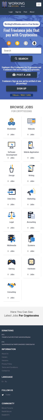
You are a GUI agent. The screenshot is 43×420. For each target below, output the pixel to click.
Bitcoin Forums (7, 408)
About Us (5, 354)
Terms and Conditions (10, 367)
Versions (5, 360)
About (32, 12)
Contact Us (6, 371)
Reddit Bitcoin (7, 411)
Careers (4, 357)
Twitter (8, 395)
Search (23, 58)
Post (25, 12)
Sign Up (18, 12)
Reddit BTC (6, 415)
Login (11, 12)
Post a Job (24, 74)
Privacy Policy (7, 364)
